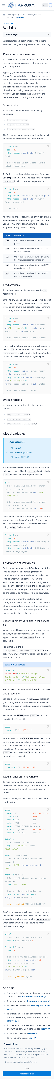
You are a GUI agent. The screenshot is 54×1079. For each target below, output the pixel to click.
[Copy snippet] (47, 146)
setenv (44, 1028)
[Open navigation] (3, 5)
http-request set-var (37, 1001)
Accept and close (27, 1074)
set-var (31, 1033)
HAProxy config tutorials (16, 15)
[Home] (4, 15)
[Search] (45, 5)
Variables (20, 18)
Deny (27, 1068)
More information (30, 1062)
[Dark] (50, 5)
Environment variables (31, 996)
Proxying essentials (34, 15)
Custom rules (9, 18)
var (31, 1038)
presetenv (12, 1020)
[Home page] (22, 5)
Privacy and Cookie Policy (13, 1062)
